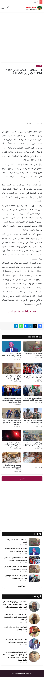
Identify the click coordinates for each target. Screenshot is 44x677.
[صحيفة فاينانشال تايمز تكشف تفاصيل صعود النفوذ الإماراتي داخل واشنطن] (11, 413)
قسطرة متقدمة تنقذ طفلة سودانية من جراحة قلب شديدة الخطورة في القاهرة (11, 400)
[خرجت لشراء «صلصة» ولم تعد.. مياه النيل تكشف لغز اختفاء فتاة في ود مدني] (11, 435)
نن (41, 465)
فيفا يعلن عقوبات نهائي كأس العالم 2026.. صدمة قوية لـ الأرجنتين (33, 377)
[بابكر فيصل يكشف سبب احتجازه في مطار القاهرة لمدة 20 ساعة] (11, 346)
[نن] (32, 457)
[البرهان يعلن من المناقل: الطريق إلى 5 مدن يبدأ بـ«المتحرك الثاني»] (11, 368)
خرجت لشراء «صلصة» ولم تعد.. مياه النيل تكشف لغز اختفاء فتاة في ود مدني (11, 444)
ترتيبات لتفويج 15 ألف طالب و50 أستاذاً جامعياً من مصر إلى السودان (32, 444)
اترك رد (22, 478)
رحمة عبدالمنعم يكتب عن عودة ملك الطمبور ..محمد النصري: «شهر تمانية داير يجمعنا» (15, 617)
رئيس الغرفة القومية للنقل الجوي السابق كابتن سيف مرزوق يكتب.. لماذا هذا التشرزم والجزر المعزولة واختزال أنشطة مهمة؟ (15, 656)
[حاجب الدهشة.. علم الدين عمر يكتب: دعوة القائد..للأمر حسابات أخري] (34, 644)
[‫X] (35, 326)
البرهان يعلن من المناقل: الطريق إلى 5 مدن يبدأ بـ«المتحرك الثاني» (13, 377)
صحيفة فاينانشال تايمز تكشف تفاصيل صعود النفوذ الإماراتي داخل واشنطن (12, 422)
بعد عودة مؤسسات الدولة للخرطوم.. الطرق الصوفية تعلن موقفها (11, 467)
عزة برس (38, 124)
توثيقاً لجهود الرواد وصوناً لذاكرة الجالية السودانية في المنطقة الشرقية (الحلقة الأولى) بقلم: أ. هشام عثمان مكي (15, 604)
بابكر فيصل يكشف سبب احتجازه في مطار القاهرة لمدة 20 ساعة (11, 355)
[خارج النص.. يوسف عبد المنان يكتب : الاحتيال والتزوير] (34, 631)
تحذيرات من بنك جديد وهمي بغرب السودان (33, 354)
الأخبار (39, 66)
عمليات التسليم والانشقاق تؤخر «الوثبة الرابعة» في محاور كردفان (32, 422)
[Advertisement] (22, 35)
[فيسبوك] (40, 326)
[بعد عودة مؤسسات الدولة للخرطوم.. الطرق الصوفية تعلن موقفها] (11, 457)
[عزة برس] (34, 8)
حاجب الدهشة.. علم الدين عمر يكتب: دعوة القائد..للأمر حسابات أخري (16, 641)
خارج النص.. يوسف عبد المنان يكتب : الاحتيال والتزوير (15, 628)
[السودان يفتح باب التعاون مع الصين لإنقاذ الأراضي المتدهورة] (32, 390)
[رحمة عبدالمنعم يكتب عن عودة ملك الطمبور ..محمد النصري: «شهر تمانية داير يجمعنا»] (34, 618)
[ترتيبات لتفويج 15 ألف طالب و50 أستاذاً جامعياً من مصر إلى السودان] (32, 435)
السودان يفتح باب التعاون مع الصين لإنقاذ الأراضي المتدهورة (32, 399)
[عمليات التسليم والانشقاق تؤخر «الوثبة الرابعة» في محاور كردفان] (32, 413)
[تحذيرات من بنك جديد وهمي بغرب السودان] (32, 346)
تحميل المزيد (22, 586)
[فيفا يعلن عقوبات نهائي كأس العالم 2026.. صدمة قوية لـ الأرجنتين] (32, 368)
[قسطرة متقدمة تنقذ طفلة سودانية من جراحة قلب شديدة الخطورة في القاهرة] (11, 390)
